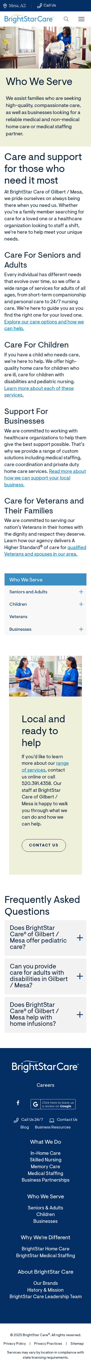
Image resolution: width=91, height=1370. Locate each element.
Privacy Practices (48, 1344)
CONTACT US (44, 845)
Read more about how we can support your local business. (45, 478)
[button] (66, 19)
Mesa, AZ (17, 5)
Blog (24, 1127)
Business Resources (53, 1127)
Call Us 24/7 (32, 1120)
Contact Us (67, 1120)
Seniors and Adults (28, 592)
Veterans (18, 617)
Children (18, 604)
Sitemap (77, 1344)
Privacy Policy (15, 1344)
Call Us (49, 6)
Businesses (20, 629)
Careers (45, 1085)
